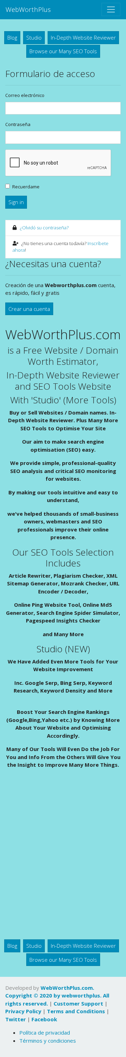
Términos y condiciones (47, 1040)
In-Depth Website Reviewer (83, 37)
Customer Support (78, 1003)
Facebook (44, 1019)
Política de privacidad (44, 1032)
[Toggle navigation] (111, 9)
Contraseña (17, 124)
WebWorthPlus (28, 9)
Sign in (16, 202)
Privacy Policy (23, 1011)
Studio (34, 37)
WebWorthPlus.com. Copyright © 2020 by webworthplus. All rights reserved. (57, 995)
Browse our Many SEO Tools (63, 51)
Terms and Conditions (76, 1011)
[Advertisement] (63, 856)
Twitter (15, 1019)
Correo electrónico (24, 95)
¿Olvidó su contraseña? (44, 227)
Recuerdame (26, 186)
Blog (12, 37)
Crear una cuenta (29, 308)
